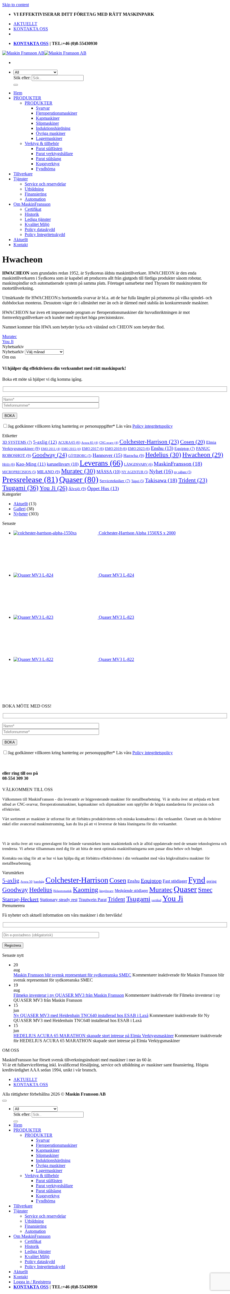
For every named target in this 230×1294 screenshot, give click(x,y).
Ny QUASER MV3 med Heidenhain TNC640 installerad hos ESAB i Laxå (80, 1015)
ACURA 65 (69, 442)
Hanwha (133, 455)
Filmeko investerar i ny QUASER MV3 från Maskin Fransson (68, 995)
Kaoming (85, 889)
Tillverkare (23, 173)
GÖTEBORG (79, 456)
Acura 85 (89, 442)
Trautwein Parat (93, 899)
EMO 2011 (50, 448)
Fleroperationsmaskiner (56, 113)
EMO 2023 (139, 449)
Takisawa (161, 480)
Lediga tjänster (38, 219)
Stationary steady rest (58, 899)
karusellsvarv (63, 464)
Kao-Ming (31, 464)
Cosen (192, 442)
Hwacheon (202, 454)
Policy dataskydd (40, 229)
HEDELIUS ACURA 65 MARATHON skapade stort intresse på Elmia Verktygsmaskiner (93, 1035)
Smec (205, 889)
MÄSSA (108, 471)
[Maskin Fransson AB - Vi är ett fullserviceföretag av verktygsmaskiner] (44, 53)
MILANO (48, 471)
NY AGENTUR (134, 472)
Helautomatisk (62, 890)
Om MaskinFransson (31, 204)
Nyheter (20, 513)
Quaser (78, 479)
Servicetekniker (115, 481)
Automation (35, 199)
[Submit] (15, 85)
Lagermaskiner (49, 138)
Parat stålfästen (49, 148)
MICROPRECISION (19, 472)
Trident (192, 480)
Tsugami (20, 487)
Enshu (162, 448)
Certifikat (33, 209)
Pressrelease (30, 479)
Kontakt (20, 244)
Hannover (107, 455)
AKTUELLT (25, 23)
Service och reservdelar (45, 184)
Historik (32, 214)
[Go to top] (4, 1101)
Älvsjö (77, 488)
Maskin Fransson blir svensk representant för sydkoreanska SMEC (72, 975)
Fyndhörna (45, 168)
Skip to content (15, 4)
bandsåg (39, 881)
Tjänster (20, 178)
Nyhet (161, 471)
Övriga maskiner (50, 133)
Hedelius (163, 454)
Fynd (196, 879)
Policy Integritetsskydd (45, 234)
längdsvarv (106, 890)
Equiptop (184, 449)
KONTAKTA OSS (30, 28)
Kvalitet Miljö (37, 224)
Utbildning (34, 189)
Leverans (101, 463)
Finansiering (36, 194)
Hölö (8, 464)
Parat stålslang (48, 158)
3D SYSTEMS (17, 442)
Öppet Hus (103, 488)
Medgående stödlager (131, 891)
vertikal (156, 900)
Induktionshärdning (53, 128)
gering (211, 881)
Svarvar (43, 108)
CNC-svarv (108, 442)
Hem (17, 92)
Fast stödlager (175, 881)
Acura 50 (26, 881)
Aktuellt (20, 239)
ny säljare (182, 472)
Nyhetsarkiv (13, 351)
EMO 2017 (93, 449)
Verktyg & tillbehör (42, 143)
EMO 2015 (71, 448)
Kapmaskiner (47, 118)
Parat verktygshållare (54, 153)
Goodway (49, 455)
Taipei (137, 481)
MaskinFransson (178, 464)
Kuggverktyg (47, 163)
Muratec (9, 336)
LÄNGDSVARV (138, 464)
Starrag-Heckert (20, 899)
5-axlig (45, 442)
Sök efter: (22, 77)
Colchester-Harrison (149, 441)
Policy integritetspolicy (152, 426)
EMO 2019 (116, 449)
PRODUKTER (27, 98)
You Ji (7, 341)
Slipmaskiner (47, 123)
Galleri (19, 508)
